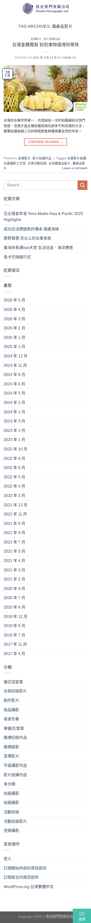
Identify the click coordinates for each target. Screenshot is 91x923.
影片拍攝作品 (52, 39)
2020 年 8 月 (14, 589)
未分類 (9, 784)
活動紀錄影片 (15, 821)
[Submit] (82, 185)
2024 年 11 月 (15, 365)
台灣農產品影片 (60, 163)
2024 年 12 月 (15, 356)
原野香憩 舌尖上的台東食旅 (27, 238)
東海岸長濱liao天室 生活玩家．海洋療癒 (38, 248)
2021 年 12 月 (15, 505)
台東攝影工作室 (15, 163)
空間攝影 (11, 831)
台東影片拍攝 (76, 158)
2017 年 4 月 (14, 654)
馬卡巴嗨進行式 (17, 257)
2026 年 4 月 (14, 310)
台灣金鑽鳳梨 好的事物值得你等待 (45, 44)
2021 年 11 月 (15, 514)
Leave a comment (74, 168)
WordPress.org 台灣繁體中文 (29, 887)
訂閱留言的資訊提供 (21, 877)
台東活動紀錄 (37, 163)
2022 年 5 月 (14, 477)
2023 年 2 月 (14, 430)
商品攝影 (11, 710)
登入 (7, 859)
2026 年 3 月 (14, 319)
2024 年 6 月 (14, 384)
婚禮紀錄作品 (15, 738)
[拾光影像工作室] (45, 8)
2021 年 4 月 (14, 561)
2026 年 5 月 (14, 300)
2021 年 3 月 (14, 570)
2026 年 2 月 (14, 328)
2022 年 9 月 (14, 458)
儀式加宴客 (13, 682)
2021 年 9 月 (14, 524)
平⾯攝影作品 (15, 765)
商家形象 (11, 719)
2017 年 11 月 (15, 644)
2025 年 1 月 (14, 347)
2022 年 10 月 (15, 449)
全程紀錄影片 (15, 691)
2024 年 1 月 (14, 412)
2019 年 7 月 (14, 635)
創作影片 (11, 700)
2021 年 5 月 (14, 551)
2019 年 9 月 (14, 626)
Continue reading (45, 142)
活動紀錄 (11, 812)
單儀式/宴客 (14, 728)
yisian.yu (69, 57)
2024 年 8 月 (14, 375)
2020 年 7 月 (14, 598)
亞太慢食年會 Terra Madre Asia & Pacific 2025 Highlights (43, 217)
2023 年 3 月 (14, 421)
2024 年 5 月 (14, 393)
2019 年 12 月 (15, 617)
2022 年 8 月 (14, 468)
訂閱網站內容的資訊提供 (25, 868)
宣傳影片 (36, 39)
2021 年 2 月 (14, 579)
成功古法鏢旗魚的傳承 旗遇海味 (31, 229)
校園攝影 (11, 793)
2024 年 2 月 (14, 403)
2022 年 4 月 (14, 486)
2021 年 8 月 (14, 533)
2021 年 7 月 (14, 542)
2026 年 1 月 (14, 337)
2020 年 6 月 (14, 607)
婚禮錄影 (11, 747)
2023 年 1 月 (14, 440)
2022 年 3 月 (14, 496)
